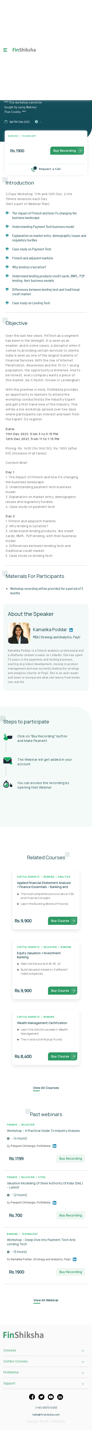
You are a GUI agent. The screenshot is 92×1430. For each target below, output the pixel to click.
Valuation (50, 946)
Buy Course (60, 921)
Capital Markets (28, 876)
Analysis (64, 876)
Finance (12, 1124)
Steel (42, 1177)
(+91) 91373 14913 (46, 1408)
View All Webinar (46, 1300)
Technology (29, 135)
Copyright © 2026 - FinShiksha (46, 1421)
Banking (13, 135)
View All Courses (46, 1088)
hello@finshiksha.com (46, 1415)
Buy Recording (64, 150)
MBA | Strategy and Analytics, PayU (56, 637)
